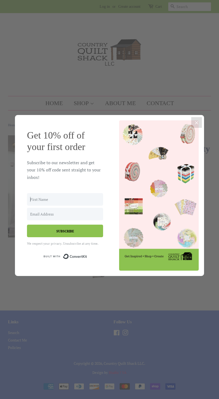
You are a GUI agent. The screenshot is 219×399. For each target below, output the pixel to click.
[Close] (196, 122)
